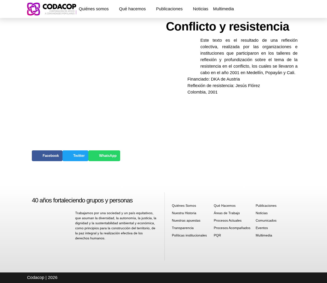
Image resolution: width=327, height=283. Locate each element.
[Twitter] (295, 9)
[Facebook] (266, 9)
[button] (96, 9)
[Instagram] (275, 9)
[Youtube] (285, 9)
